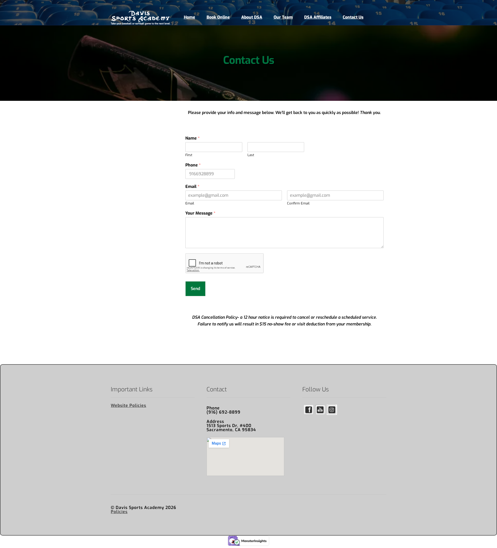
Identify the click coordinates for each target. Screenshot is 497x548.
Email (192, 186)
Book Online (218, 17)
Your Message (200, 213)
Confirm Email (298, 203)
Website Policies (128, 405)
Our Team (283, 17)
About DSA (251, 17)
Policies (119, 511)
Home (189, 17)
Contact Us (353, 17)
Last (250, 155)
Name (192, 138)
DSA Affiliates (317, 17)
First (188, 155)
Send (195, 288)
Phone (193, 165)
